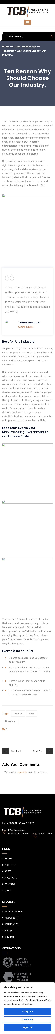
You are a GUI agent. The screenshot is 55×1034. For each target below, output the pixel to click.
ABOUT (8, 858)
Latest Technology (25, 46)
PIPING (8, 930)
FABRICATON (11, 924)
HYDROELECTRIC (13, 911)
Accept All (27, 1011)
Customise (27, 1019)
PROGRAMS (10, 877)
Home (5, 46)
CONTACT (9, 884)
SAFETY (8, 871)
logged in (22, 772)
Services (10, 721)
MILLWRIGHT (11, 918)
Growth (18, 713)
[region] (27, 1008)
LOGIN (7, 890)
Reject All (27, 1027)
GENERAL (9, 937)
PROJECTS (10, 865)
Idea (31, 713)
